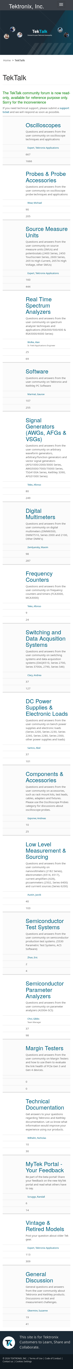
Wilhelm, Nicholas (36, 1137)
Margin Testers (44, 1048)
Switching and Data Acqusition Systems (46, 638)
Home (7, 60)
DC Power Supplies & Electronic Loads (47, 707)
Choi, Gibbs (33, 1018)
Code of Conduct (53, 1358)
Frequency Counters (39, 576)
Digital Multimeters (40, 513)
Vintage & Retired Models (45, 1225)
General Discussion (39, 1277)
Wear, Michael (34, 202)
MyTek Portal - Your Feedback (45, 1166)
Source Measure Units (47, 231)
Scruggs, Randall (36, 1196)
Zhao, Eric (32, 957)
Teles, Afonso (34, 484)
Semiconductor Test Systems (45, 923)
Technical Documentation (45, 1104)
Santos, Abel (33, 747)
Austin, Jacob (34, 894)
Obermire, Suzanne (37, 1310)
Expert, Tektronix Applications (43, 147)
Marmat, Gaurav (36, 394)
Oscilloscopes (43, 125)
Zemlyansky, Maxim (37, 547)
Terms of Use (36, 1358)
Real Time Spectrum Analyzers (39, 305)
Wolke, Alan (33, 342)
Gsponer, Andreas (36, 818)
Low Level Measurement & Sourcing (46, 850)
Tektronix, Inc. (26, 6)
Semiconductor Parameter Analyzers (45, 989)
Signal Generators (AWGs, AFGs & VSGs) (46, 429)
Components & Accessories (44, 776)
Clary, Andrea (34, 675)
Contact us (8, 1361)
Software (37, 371)
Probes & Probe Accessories (46, 176)
